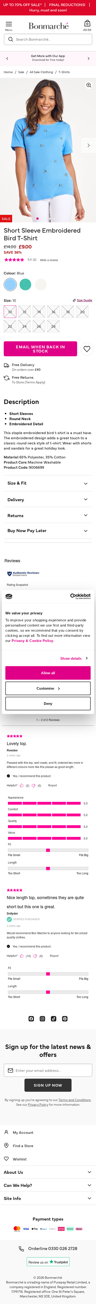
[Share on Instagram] (42, 1019)
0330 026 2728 (62, 1248)
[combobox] (48, 39)
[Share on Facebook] (31, 1019)
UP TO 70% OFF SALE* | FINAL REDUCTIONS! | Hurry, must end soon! (48, 7)
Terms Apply (35, 382)
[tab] (37, 218)
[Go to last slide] (7, 58)
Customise (45, 688)
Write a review (49, 260)
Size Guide (84, 300)
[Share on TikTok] (53, 1019)
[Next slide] (88, 58)
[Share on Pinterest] (65, 1019)
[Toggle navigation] (9, 24)
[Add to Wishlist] (86, 349)
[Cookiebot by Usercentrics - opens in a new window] (70, 597)
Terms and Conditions (74, 1099)
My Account (23, 1132)
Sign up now (48, 1085)
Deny (48, 704)
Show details (71, 658)
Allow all (48, 673)
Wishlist (20, 1158)
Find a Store (23, 1145)
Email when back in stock (40, 349)
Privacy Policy (38, 1104)
